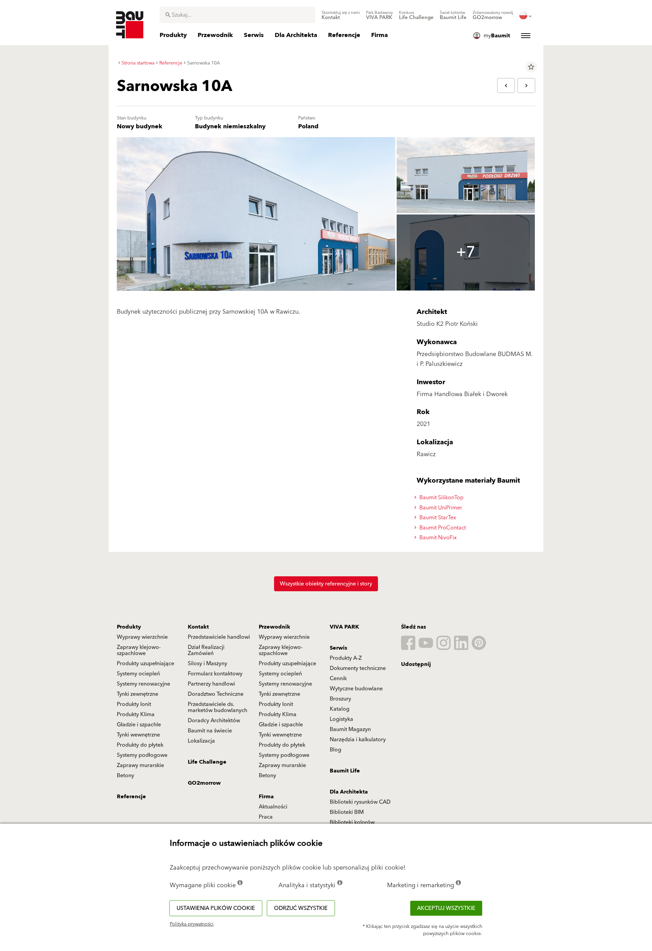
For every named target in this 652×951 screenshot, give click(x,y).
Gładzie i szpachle (139, 724)
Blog (335, 749)
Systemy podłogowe (142, 755)
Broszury (340, 699)
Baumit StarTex (437, 517)
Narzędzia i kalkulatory (358, 739)
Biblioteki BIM (347, 812)
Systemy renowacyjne (143, 684)
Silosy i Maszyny (207, 663)
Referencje (131, 796)
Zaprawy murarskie (140, 765)
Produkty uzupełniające (145, 663)
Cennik (338, 678)
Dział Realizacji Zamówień (206, 650)
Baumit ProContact (442, 528)
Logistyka (341, 719)
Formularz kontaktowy (215, 673)
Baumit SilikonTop (441, 497)
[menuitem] (341, 15)
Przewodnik (274, 627)
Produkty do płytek (140, 745)
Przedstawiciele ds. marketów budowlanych (217, 707)
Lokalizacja (201, 741)
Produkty (129, 627)
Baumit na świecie (210, 730)
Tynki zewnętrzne (137, 694)
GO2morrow (204, 783)
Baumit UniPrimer (440, 507)
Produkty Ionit (134, 704)
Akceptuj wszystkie (446, 908)
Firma (266, 796)
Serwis (338, 648)
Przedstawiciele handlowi (219, 637)
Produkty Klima (136, 714)
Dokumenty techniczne (358, 668)
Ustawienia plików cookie (216, 908)
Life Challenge (207, 762)
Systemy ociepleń (138, 673)
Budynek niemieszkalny (230, 126)
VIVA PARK (344, 627)
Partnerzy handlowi (211, 684)
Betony (125, 775)
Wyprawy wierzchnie (142, 637)
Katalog (339, 709)
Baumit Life (345, 771)
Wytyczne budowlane (356, 688)
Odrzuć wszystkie (301, 908)
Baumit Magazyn (350, 729)
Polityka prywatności (192, 924)
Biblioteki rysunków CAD (360, 802)
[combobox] (237, 15)
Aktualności (273, 807)
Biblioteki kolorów (352, 822)
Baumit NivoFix (437, 537)
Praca (266, 817)
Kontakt (198, 627)
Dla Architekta (349, 792)
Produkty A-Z (346, 658)
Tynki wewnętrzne (138, 735)
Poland (308, 126)
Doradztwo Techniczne (215, 694)
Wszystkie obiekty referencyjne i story (326, 584)
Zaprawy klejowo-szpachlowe (139, 650)
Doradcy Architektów (214, 720)
